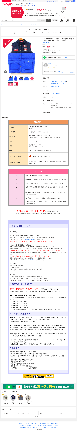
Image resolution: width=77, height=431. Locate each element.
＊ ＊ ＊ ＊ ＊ (51, 65)
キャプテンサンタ (28, 24)
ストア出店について (34, 427)
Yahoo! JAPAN (50, 1)
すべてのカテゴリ (41, 20)
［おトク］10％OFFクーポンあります (35, 5)
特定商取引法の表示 (24, 427)
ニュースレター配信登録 (69, 72)
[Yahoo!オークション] (10, 3)
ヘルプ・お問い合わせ (52, 427)
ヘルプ (56, 1)
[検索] (74, 1)
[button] (58, 112)
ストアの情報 (60, 72)
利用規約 (39, 425)
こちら (58, 71)
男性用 (34, 24)
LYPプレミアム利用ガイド (48, 425)
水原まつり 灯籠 (69, 1)
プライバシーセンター (31, 425)
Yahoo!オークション (24, 423)
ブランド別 (19, 24)
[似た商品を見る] (5, 71)
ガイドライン (57, 425)
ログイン (23, 5)
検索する (48, 20)
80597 (57, 67)
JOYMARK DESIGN (46, 42)
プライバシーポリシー (21, 425)
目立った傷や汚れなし (56, 93)
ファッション (13, 24)
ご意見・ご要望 (43, 427)
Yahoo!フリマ (34, 423)
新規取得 (31, 3)
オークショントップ (5, 24)
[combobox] (19, 20)
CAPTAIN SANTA (55, 90)
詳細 (66, 57)
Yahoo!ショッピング (44, 423)
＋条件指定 (54, 20)
